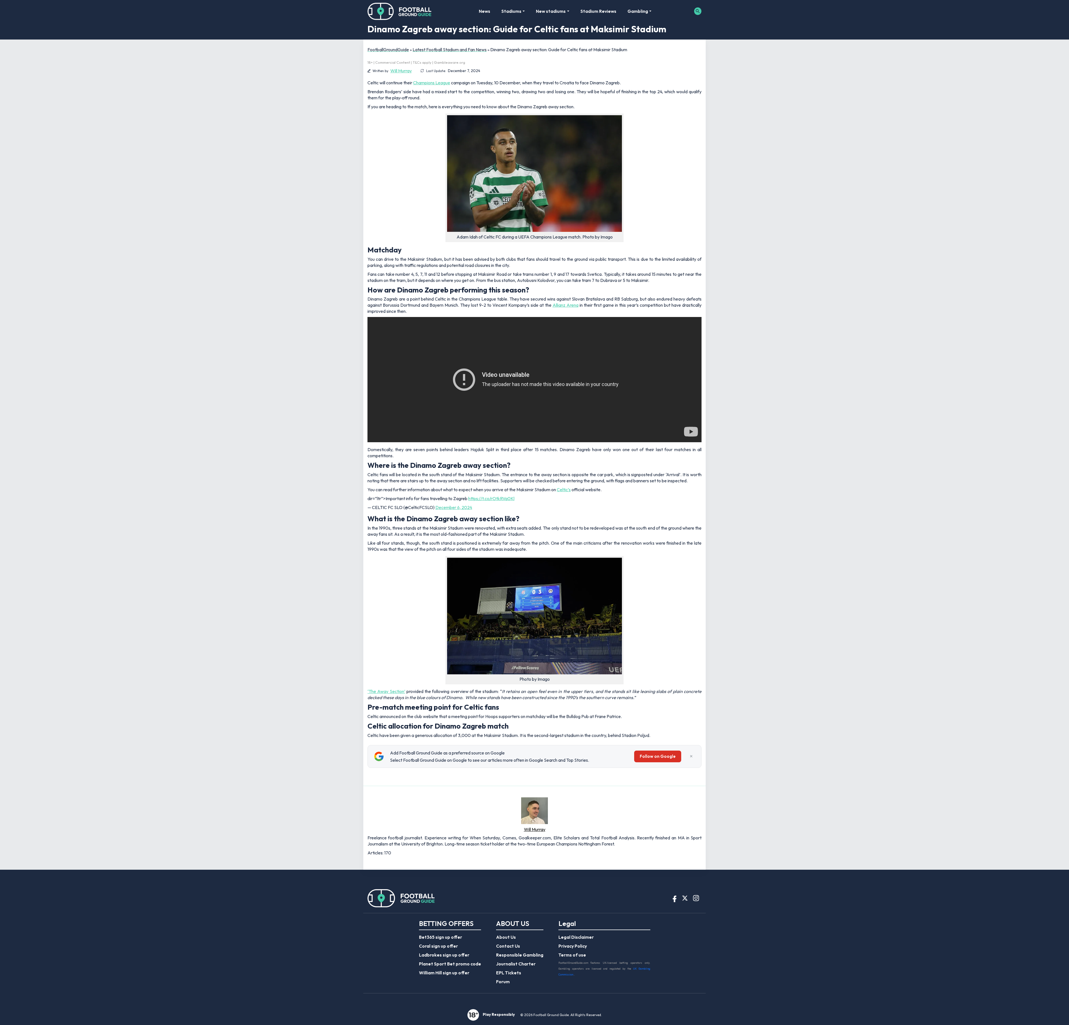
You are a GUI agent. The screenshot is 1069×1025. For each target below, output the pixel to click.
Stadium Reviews (598, 11)
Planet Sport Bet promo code (450, 964)
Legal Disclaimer (576, 937)
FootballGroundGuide (388, 49)
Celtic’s (564, 489)
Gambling (637, 11)
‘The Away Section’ (386, 691)
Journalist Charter (516, 964)
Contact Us (508, 946)
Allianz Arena (565, 305)
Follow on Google (658, 756)
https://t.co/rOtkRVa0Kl (491, 498)
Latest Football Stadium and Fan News (450, 49)
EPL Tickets (508, 972)
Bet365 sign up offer (440, 937)
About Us (506, 937)
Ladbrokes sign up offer (444, 955)
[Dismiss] (691, 756)
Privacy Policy (572, 946)
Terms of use (572, 955)
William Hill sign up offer (444, 972)
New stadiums (551, 11)
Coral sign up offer (438, 946)
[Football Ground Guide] (399, 11)
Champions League (431, 82)
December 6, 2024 (453, 507)
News (484, 11)
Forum (503, 981)
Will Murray (401, 70)
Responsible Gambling (519, 955)
